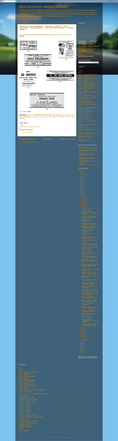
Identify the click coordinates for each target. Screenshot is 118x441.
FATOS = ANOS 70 (83, 100)
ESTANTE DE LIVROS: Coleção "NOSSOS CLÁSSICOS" (89, 227)
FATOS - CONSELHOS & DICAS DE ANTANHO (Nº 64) (89, 237)
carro (79, 70)
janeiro (83, 341)
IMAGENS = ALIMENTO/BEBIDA (86, 107)
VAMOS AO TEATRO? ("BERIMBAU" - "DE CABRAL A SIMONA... (89, 321)
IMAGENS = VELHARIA (84, 136)
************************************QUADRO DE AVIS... (89, 209)
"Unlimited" (82, 153)
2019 (81, 185)
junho (83, 330)
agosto (83, 206)
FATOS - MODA (82, 80)
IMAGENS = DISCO (83, 119)
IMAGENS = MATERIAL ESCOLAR (87, 129)
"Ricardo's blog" (83, 155)
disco (79, 72)
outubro (84, 202)
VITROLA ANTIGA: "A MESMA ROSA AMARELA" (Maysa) (89, 325)
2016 (81, 191)
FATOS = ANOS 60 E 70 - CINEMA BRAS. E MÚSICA (87, 98)
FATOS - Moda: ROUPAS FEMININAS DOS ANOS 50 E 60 (89, 261)
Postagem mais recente (27, 139)
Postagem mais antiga (67, 139)
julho (83, 328)
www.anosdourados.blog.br (85, 56)
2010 (81, 350)
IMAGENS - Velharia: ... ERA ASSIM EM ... (88, 277)
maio (83, 332)
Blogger (72, 437)
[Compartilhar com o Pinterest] (27, 123)
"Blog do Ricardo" (84, 150)
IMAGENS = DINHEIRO (84, 117)
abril (83, 334)
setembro (84, 204)
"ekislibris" (82, 164)
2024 (81, 174)
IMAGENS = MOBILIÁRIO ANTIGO (87, 133)
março (83, 336)
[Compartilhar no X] (23, 123)
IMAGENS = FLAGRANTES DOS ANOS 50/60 (31, 417)
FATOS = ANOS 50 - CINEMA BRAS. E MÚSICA (31, 390)
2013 (81, 343)
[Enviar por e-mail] (20, 123)
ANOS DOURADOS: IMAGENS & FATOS (42, 6)
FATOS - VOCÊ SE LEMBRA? (86, 88)
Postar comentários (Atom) (30, 142)
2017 (81, 189)
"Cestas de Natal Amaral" (86, 161)
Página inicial (47, 139)
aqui (84, 50)
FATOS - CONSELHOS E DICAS (86, 74)
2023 (81, 177)
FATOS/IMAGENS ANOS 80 (85, 102)
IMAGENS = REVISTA (84, 135)
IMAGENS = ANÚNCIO (84, 109)
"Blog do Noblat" (84, 147)
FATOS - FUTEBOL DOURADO (86, 78)
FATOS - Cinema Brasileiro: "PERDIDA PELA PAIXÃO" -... (89, 297)
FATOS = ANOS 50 (83, 90)
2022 (81, 179)
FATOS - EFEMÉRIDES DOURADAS (87, 231)
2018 (81, 187)
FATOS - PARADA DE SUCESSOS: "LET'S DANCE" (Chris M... (89, 213)
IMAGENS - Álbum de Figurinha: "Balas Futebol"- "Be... (89, 248)
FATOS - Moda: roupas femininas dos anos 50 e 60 (89, 314)
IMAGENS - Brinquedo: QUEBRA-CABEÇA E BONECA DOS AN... (89, 266)
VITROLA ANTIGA (83, 140)
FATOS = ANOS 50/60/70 (84, 95)
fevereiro (84, 338)
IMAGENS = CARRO (83, 113)
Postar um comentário (27, 132)
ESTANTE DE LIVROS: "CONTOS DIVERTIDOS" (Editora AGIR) (90, 290)
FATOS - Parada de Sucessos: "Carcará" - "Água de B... (89, 280)
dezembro (84, 197)
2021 (81, 181)
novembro (84, 200)
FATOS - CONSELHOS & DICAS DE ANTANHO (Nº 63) (89, 294)
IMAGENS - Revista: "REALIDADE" (86, 220)
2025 (81, 172)
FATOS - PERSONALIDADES (85, 82)
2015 (81, 194)
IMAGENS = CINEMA (83, 115)
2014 (81, 196)
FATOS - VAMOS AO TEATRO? (31, 126)
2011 (81, 347)
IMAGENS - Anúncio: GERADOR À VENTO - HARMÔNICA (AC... (89, 244)
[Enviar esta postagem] (21, 125)
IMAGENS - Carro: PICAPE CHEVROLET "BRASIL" (88, 311)
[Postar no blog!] (22, 123)
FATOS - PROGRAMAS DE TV (86, 84)
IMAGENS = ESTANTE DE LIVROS (87, 121)
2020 (81, 183)
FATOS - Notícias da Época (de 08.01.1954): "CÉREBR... (89, 283)
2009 (81, 352)
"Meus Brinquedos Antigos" (86, 158)
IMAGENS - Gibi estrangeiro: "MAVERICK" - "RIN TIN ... (88, 224)
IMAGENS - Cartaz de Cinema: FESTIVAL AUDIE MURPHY (89, 217)
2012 (81, 345)
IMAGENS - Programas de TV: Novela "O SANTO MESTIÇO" (89, 273)
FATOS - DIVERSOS (83, 76)
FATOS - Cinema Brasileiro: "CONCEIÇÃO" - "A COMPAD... (89, 257)
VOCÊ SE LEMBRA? (86, 250)
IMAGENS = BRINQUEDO (85, 111)
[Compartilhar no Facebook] (25, 123)
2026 (81, 170)
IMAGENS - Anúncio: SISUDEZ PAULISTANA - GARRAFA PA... (89, 301)
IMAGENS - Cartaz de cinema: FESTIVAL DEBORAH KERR (89, 307)
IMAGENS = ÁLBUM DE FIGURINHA (87, 104)
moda (79, 138)
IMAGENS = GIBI (82, 127)
